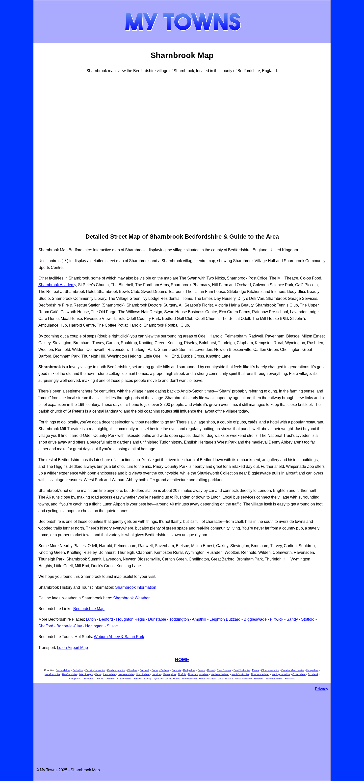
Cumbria (176, 670)
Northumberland (260, 674)
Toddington (179, 619)
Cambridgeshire (116, 670)
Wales (176, 678)
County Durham (160, 670)
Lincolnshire (143, 674)
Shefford (45, 626)
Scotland (313, 674)
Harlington (94, 626)
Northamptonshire (198, 674)
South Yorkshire (106, 678)
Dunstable (157, 619)
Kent (98, 674)
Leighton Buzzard (224, 619)
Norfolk (182, 674)
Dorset (211, 670)
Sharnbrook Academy (57, 285)
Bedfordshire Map (88, 609)
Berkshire (78, 670)
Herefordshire (52, 674)
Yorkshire (290, 678)
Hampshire (312, 670)
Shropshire (75, 678)
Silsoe (112, 626)
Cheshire (132, 670)
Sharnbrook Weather (131, 598)
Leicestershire (126, 674)
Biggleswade (255, 619)
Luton (91, 619)
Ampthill (199, 619)
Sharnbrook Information (135, 587)
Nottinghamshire (281, 674)
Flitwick (276, 619)
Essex (255, 670)
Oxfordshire (299, 674)
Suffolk (138, 678)
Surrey (147, 678)
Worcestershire (274, 678)
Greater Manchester (292, 670)
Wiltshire (258, 678)
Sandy (292, 619)
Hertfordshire (69, 674)
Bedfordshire (63, 670)
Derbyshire (189, 670)
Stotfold (307, 619)
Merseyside (169, 674)
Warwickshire (189, 678)
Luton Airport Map (72, 647)
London (156, 674)
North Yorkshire (240, 674)
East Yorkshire (242, 670)
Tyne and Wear (162, 678)
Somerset (88, 678)
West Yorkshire (243, 678)
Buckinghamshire (95, 670)
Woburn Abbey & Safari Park (119, 637)
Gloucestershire (270, 670)
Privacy (321, 689)
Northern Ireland (220, 674)
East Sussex (224, 670)
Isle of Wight (86, 674)
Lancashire (109, 674)
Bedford (106, 619)
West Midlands (207, 678)
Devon (201, 670)
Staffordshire (124, 678)
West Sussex (225, 678)
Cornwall (144, 670)
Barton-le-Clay (69, 626)
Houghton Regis (130, 619)
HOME (182, 659)
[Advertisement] (58, 152)
